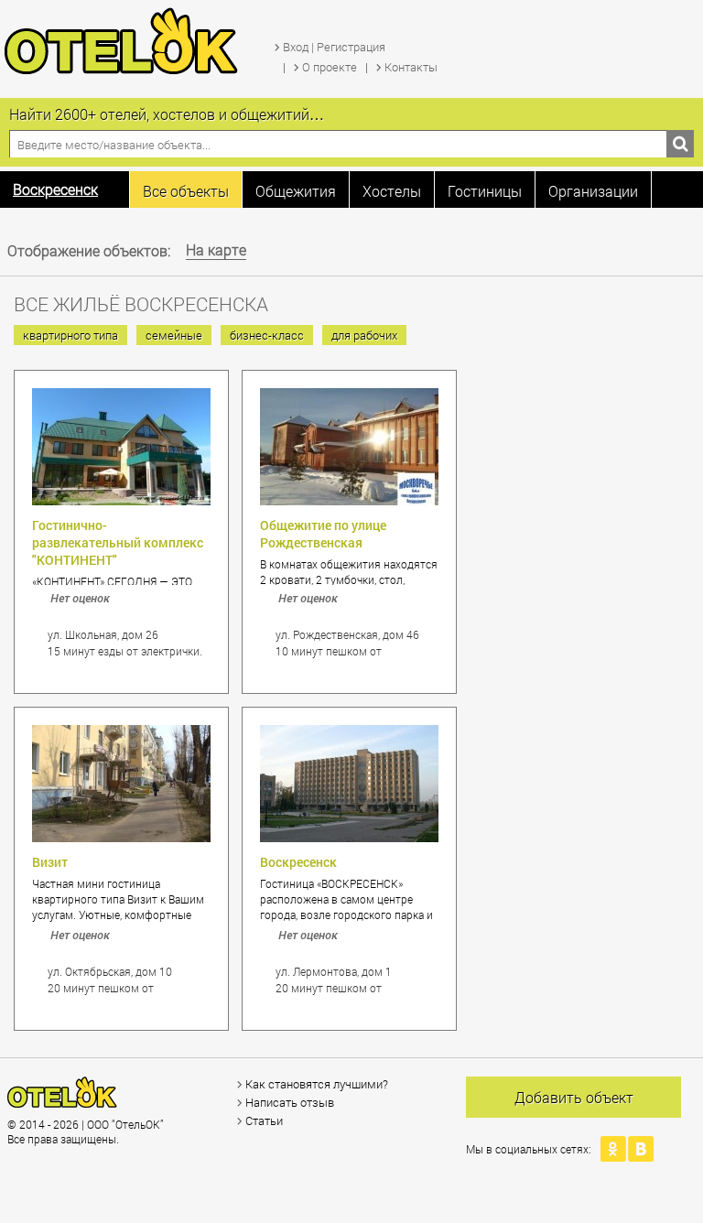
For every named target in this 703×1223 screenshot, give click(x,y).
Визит (50, 862)
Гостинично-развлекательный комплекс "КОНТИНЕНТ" (117, 542)
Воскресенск (298, 862)
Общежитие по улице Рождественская (323, 533)
